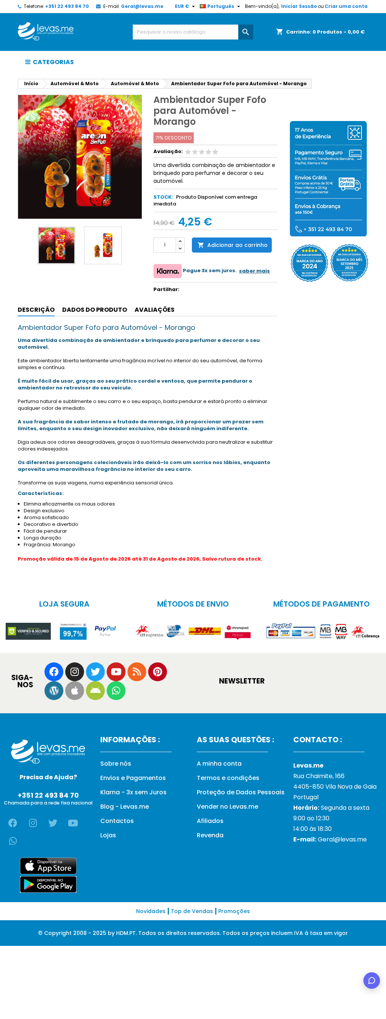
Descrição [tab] (36, 309)
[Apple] (74, 690)
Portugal (306, 797)
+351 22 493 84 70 (67, 6)
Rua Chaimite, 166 (319, 776)
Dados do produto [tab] (94, 309)
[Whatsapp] (116, 690)
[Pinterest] (157, 671)
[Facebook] (53, 671)
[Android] (95, 690)
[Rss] (136, 671)
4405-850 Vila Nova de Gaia (335, 786)
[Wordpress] (53, 690)
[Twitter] (95, 671)
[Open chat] (371, 980)
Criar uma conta (346, 6)
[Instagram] (74, 671)
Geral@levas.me (142, 6)
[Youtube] (116, 671)
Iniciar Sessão (299, 6)
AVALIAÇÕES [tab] (155, 309)
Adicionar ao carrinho (233, 245)
